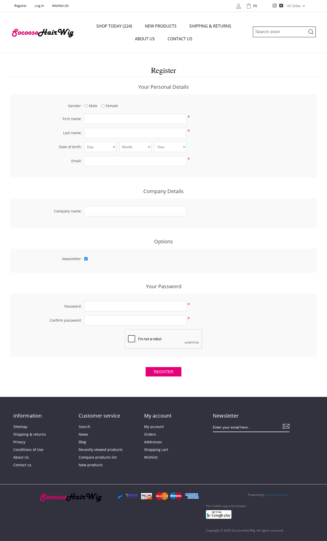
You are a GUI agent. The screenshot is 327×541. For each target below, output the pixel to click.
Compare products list (98, 457)
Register (20, 5)
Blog (82, 441)
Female (112, 105)
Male (93, 105)
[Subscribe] (286, 426)
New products (161, 26)
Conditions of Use (28, 449)
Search (84, 426)
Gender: (75, 105)
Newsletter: (72, 258)
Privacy (19, 441)
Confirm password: (66, 320)
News (83, 434)
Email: (76, 160)
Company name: (68, 211)
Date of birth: (70, 146)
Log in (39, 5)
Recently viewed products (101, 449)
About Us (145, 39)
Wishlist (151, 457)
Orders (150, 434)
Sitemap (20, 426)
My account (154, 426)
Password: (73, 306)
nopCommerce (276, 495)
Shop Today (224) (114, 26)
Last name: (72, 132)
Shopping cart (156, 449)
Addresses (153, 441)
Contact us (180, 39)
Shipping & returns (210, 26)
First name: (72, 118)
